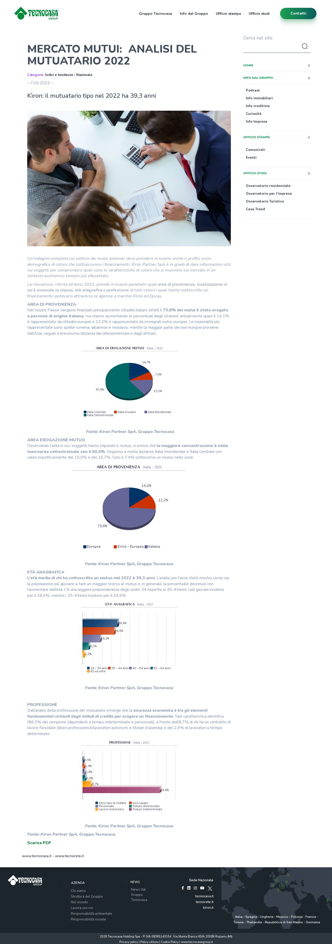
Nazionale (84, 75)
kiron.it (208, 907)
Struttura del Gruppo (87, 896)
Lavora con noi (82, 908)
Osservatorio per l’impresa (269, 193)
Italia (239, 917)
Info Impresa (256, 121)
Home (248, 65)
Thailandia (254, 922)
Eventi (251, 157)
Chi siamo (78, 891)
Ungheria (266, 917)
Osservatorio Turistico (265, 201)
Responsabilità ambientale (91, 913)
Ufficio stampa (228, 13)
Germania (313, 922)
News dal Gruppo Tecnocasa (139, 894)
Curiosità (253, 113)
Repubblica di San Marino (284, 922)
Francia (311, 917)
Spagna (251, 917)
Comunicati (255, 150)
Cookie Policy (170, 942)
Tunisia (238, 922)
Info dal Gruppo (194, 13)
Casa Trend (255, 209)
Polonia (297, 917)
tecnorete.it (204, 902)
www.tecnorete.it (69, 856)
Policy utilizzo (149, 942)
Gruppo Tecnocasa (155, 13)
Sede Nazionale (201, 880)
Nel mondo (79, 902)
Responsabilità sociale (88, 919)
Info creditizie (258, 106)
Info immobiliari (259, 98)
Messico (282, 917)
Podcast (253, 90)
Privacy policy (128, 942)
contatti (298, 13)
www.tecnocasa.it (36, 856)
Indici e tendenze (59, 75)
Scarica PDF (39, 843)
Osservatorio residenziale (268, 186)
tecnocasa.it (204, 896)
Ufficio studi (259, 13)
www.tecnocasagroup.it (197, 942)
